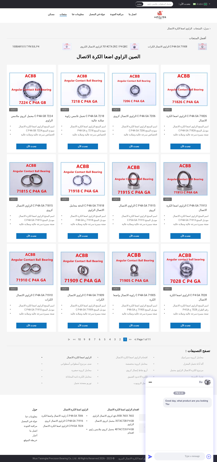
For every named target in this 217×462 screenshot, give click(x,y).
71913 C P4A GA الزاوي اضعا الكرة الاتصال (186, 208)
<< (130, 339)
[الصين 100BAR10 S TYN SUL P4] (67, 46)
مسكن (51, 14)
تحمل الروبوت (140, 383)
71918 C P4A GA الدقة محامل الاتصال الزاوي (87, 208)
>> (74, 339)
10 (79, 339)
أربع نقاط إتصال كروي (136, 370)
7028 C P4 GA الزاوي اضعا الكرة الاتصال (188, 297)
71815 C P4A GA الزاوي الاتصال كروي (34, 208)
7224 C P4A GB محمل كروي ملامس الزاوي (32, 118)
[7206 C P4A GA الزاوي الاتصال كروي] (134, 89)
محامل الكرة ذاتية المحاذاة (79, 376)
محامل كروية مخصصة (136, 363)
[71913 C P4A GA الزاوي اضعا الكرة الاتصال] (185, 179)
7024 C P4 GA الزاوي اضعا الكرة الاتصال (63, 426)
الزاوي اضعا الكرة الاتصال (79, 357)
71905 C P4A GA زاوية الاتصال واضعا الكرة (134, 297)
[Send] (150, 456)
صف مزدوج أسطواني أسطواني (76, 363)
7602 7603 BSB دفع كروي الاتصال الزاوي (113, 415)
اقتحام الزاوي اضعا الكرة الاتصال (131, 357)
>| (69, 339)
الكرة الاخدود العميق (137, 376)
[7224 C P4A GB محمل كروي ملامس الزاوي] (31, 89)
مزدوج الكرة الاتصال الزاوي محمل (186, 370)
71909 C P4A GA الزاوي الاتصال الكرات (85, 297)
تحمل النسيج (197, 376)
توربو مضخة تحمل (83, 383)
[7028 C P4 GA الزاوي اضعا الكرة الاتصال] (185, 268)
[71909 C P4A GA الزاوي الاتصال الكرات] (83, 268)
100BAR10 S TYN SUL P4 (25, 46)
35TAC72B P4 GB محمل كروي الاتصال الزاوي (114, 423)
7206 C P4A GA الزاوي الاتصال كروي (134, 116)
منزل (206, 28)
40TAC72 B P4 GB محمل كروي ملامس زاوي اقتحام (111, 431)
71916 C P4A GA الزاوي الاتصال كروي (64, 421)
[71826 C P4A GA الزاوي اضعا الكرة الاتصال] (185, 89)
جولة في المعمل (97, 14)
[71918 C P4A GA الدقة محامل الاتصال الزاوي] (83, 179)
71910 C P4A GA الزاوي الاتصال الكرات (34, 297)
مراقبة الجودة (117, 14)
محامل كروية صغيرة (82, 370)
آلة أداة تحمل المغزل (193, 363)
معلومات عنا (78, 14)
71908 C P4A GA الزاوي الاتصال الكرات (167, 46)
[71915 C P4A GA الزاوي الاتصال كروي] (134, 179)
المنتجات (197, 28)
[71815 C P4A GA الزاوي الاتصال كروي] (31, 179)
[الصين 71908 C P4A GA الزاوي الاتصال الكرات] (202, 46)
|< (135, 339)
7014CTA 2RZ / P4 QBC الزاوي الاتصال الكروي (103, 46)
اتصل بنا (132, 14)
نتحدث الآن (185, 4)
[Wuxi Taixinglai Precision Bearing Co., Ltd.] (160, 15)
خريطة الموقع (30, 440)
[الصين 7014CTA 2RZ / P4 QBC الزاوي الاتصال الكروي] (134, 46)
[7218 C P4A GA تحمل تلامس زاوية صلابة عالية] (83, 89)
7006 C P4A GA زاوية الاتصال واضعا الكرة (62, 415)
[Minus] (150, 382)
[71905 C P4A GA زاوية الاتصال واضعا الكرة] (134, 268)
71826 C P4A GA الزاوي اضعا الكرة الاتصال (186, 118)
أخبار (35, 435)
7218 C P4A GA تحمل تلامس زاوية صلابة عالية (84, 118)
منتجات (63, 14)
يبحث (139, 4)
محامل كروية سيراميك (192, 357)
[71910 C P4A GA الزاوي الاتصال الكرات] (31, 268)
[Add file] (208, 456)
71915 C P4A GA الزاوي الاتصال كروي (137, 208)
